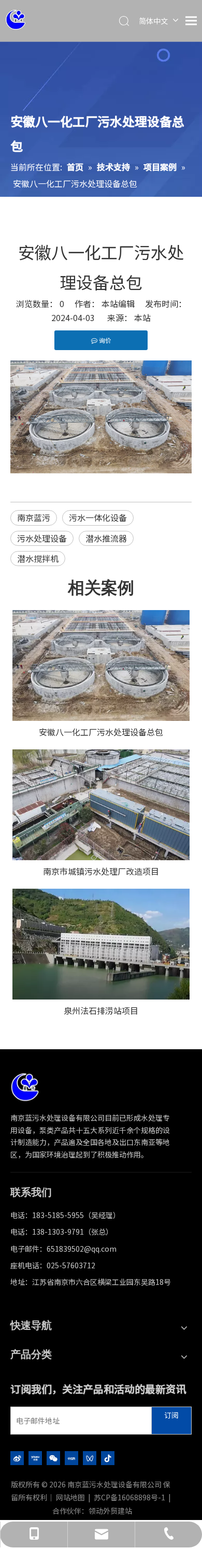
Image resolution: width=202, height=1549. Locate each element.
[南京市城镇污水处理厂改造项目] (101, 804)
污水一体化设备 (98, 517)
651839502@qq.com (82, 1248)
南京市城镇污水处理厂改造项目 (101, 871)
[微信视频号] (89, 1457)
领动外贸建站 (110, 1510)
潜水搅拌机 (38, 558)
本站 (142, 317)
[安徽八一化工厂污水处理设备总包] (101, 665)
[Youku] (35, 1457)
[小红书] (71, 1457)
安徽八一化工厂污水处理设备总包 (101, 732)
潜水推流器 (106, 538)
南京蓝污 (33, 517)
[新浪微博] (17, 1457)
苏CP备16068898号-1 (129, 1497)
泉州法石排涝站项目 (101, 1010)
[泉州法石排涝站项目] (101, 944)
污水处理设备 (42, 538)
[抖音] (107, 1457)
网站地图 (70, 1497)
